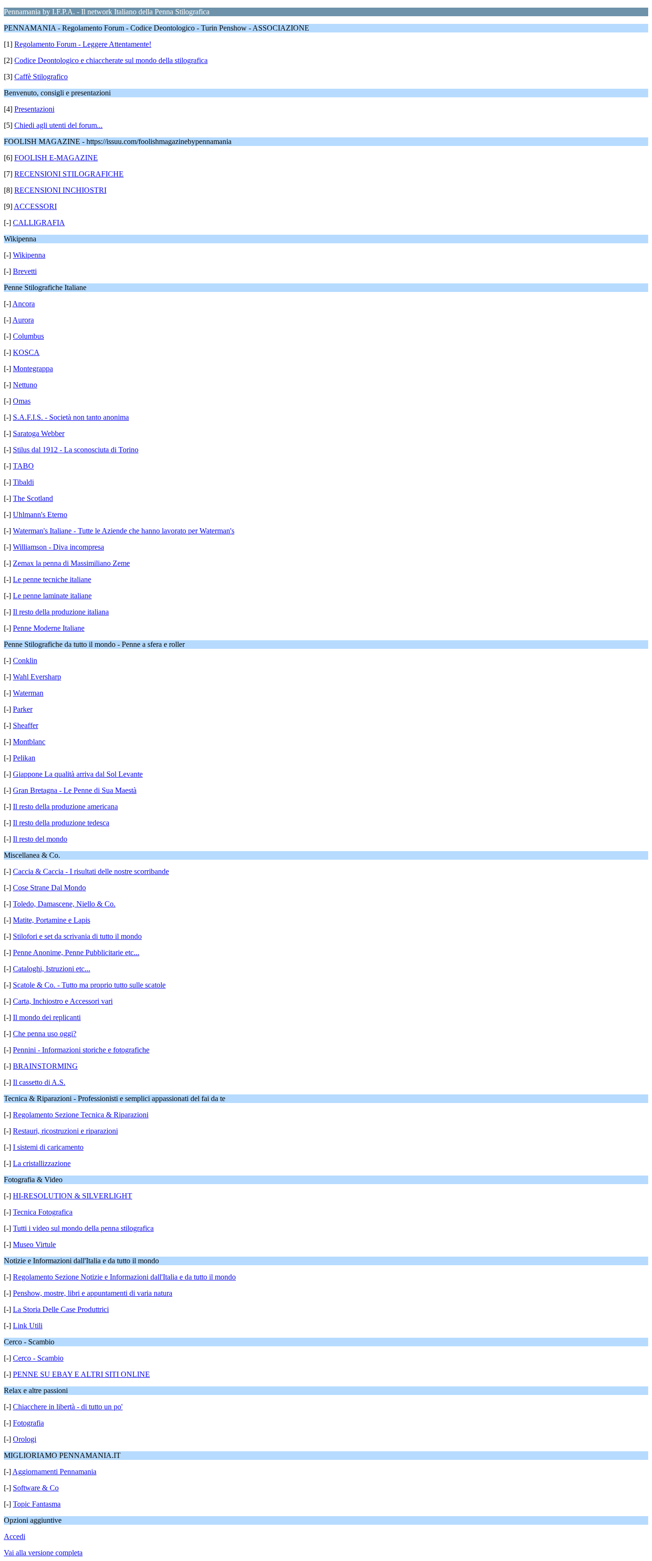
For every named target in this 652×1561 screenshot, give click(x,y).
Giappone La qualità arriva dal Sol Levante (78, 774)
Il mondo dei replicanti (47, 1017)
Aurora (23, 320)
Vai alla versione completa (43, 1553)
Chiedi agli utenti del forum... (58, 125)
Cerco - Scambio (38, 1358)
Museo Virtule (34, 1244)
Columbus (28, 336)
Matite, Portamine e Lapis (51, 920)
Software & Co (36, 1488)
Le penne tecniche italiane (52, 579)
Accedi (14, 1536)
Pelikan (24, 758)
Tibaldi (23, 482)
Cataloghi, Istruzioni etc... (51, 969)
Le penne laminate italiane (52, 596)
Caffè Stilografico (41, 77)
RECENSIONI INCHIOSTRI (60, 190)
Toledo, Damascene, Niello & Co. (64, 904)
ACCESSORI (35, 206)
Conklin (25, 660)
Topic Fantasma (37, 1504)
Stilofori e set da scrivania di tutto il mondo (77, 936)
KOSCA (26, 352)
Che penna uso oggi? (44, 1034)
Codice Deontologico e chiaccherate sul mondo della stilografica (111, 60)
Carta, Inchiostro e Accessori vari (63, 1001)
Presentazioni (34, 109)
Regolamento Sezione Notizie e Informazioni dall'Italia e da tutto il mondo (124, 1277)
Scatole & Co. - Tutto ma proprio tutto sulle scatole (89, 985)
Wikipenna (29, 255)
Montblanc (29, 742)
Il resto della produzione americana (65, 806)
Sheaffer (25, 725)
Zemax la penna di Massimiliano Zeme (71, 563)
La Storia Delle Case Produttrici (61, 1309)
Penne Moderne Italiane (48, 628)
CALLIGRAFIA (39, 223)
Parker (22, 709)
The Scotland (33, 498)
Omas (22, 401)
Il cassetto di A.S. (39, 1082)
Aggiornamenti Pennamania (54, 1471)
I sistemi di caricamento (48, 1147)
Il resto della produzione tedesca (61, 823)
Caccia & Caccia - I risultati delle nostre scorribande (91, 871)
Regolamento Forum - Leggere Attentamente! (82, 44)
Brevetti (25, 271)
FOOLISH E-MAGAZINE (56, 158)
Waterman (28, 693)
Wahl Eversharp (37, 677)
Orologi (24, 1439)
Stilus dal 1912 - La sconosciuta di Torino (75, 450)
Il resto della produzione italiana (61, 612)
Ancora (23, 304)
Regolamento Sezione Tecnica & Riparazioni (80, 1115)
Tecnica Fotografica (43, 1212)
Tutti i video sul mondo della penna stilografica (83, 1228)
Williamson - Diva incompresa (58, 547)
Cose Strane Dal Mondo (49, 888)
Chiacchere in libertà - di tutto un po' (68, 1407)
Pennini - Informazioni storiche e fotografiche (81, 1050)
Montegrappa (33, 368)
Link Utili (27, 1326)
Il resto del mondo (40, 839)
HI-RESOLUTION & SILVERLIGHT (72, 1196)
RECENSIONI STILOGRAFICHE (69, 174)
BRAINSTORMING (45, 1066)
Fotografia (28, 1423)
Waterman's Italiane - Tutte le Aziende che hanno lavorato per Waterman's (123, 531)
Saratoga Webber (38, 433)
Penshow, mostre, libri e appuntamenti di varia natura (92, 1293)
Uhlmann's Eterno (40, 514)
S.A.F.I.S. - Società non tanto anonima (71, 417)
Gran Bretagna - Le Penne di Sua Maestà (75, 790)
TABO (23, 466)
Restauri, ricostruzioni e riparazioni (65, 1131)
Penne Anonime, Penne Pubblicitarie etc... (76, 952)
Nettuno (25, 385)
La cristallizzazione (42, 1163)
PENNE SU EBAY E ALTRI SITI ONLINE (81, 1374)
